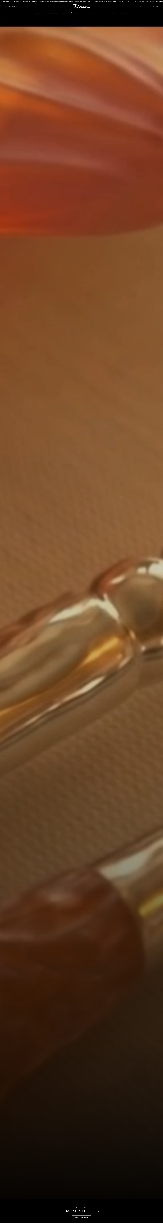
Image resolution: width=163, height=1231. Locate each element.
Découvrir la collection (81, 1223)
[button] (157, 6)
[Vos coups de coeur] (145, 6)
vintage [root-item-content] (102, 13)
